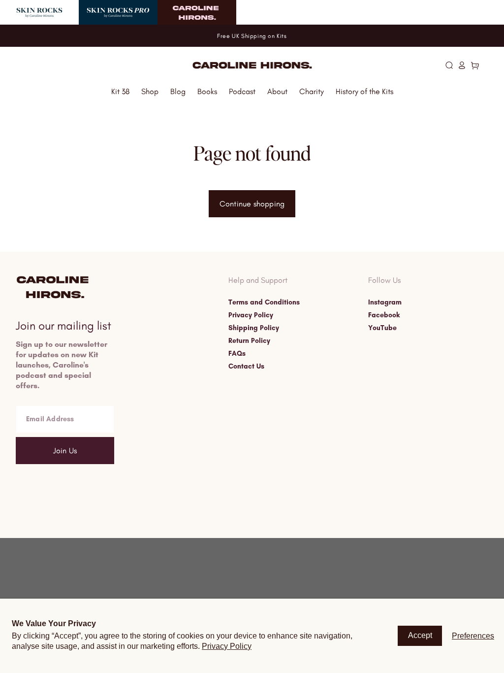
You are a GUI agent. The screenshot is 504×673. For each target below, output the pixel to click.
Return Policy (249, 340)
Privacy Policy (250, 315)
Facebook (384, 315)
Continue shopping (252, 203)
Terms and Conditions (264, 302)
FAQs (237, 353)
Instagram (385, 302)
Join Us (65, 450)
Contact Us (246, 366)
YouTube (382, 328)
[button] (449, 65)
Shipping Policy (253, 328)
